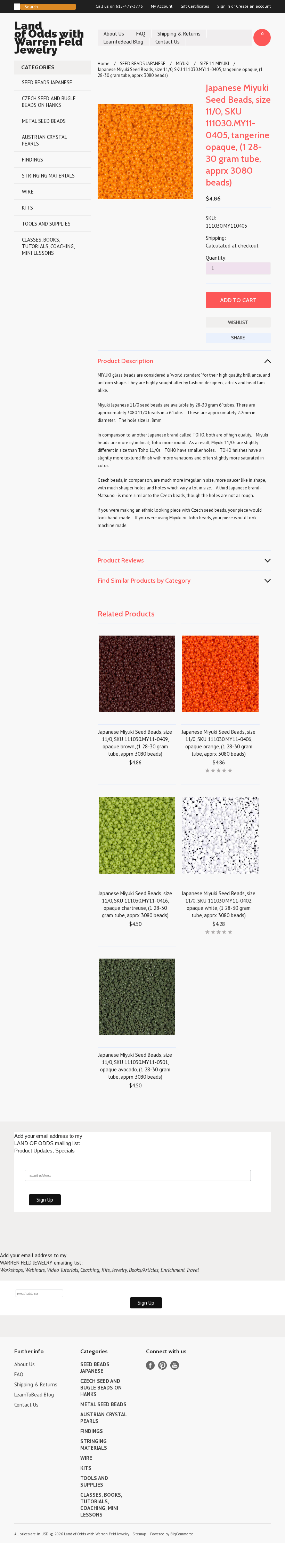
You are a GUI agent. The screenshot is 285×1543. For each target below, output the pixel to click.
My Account (161, 6)
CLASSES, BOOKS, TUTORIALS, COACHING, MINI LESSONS (48, 246)
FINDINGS (32, 159)
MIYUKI (182, 63)
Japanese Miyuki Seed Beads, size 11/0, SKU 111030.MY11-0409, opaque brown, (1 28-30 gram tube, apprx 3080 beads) (135, 743)
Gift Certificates (194, 6)
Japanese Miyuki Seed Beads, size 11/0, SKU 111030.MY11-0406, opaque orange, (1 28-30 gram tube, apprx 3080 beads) (218, 743)
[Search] (17, 6)
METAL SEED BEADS (44, 121)
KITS (27, 207)
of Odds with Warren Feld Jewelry (49, 39)
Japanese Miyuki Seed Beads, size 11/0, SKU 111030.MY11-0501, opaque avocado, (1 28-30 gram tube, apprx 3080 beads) (135, 1066)
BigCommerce (181, 1534)
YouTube (174, 1365)
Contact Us (167, 41)
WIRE (28, 191)
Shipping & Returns (179, 33)
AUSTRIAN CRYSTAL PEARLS (44, 140)
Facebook (150, 1365)
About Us (114, 33)
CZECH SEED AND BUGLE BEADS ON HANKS (49, 101)
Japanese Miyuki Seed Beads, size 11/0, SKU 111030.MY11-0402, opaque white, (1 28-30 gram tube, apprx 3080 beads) (218, 904)
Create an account (253, 6)
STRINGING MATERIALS (48, 175)
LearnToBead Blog (123, 41)
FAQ (140, 33)
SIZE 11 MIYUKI (214, 63)
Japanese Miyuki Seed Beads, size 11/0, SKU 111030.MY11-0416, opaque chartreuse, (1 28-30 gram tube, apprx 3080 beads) (135, 904)
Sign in (223, 6)
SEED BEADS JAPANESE (47, 82)
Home (103, 63)
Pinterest (162, 1365)
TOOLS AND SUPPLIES (46, 223)
